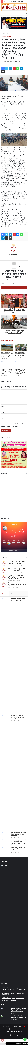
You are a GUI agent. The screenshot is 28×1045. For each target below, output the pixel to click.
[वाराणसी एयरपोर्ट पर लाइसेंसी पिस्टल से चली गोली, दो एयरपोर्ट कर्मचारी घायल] (7, 347)
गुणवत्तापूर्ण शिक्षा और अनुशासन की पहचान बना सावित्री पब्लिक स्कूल (6, 371)
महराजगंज (8, 36)
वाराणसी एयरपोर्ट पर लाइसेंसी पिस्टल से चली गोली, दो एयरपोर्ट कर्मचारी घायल (7, 354)
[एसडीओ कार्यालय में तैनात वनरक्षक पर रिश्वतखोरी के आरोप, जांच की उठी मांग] (21, 364)
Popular (4, 594)
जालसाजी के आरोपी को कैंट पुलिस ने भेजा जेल (18, 599)
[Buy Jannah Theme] (14, 22)
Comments (23, 594)
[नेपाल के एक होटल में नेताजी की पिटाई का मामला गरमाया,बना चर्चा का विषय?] (6, 842)
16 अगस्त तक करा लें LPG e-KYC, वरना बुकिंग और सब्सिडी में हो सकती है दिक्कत (17, 584)
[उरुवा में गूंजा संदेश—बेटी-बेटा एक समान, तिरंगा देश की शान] (21, 347)
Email (3, 412)
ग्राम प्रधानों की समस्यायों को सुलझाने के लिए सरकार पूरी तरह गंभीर (18, 849)
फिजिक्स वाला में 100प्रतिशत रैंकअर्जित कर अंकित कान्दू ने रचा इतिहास (18, 834)
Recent (13, 594)
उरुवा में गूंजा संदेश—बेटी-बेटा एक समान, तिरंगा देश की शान (20, 354)
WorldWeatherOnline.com (14, 550)
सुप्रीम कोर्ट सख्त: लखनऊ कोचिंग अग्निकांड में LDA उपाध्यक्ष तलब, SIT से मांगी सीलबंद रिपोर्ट (17, 577)
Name (3, 406)
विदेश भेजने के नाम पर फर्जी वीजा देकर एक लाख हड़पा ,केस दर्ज (18, 717)
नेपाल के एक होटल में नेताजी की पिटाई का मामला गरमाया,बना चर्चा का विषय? (18, 841)
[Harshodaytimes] (14, 7)
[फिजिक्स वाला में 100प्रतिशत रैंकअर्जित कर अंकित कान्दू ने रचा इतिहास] (6, 835)
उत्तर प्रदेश (9, 33)
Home (4, 33)
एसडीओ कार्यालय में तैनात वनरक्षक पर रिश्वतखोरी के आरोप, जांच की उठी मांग (20, 371)
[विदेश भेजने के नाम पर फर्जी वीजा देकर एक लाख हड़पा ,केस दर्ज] (6, 773)
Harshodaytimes (7, 61)
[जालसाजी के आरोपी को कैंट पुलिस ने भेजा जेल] (6, 656)
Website (3, 418)
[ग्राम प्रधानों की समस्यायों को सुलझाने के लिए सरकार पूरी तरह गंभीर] (6, 849)
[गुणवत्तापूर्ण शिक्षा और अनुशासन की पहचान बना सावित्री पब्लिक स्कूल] (7, 364)
